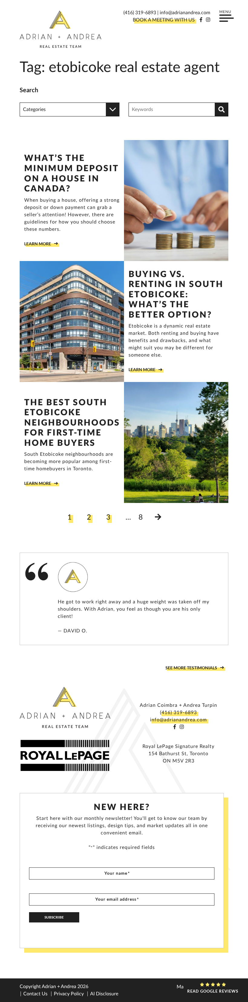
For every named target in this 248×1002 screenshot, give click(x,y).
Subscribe (54, 917)
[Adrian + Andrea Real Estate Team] (60, 29)
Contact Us (35, 993)
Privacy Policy (69, 993)
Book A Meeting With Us (164, 20)
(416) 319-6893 (139, 12)
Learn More (37, 243)
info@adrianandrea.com (185, 12)
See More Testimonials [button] (191, 667)
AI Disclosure (104, 993)
